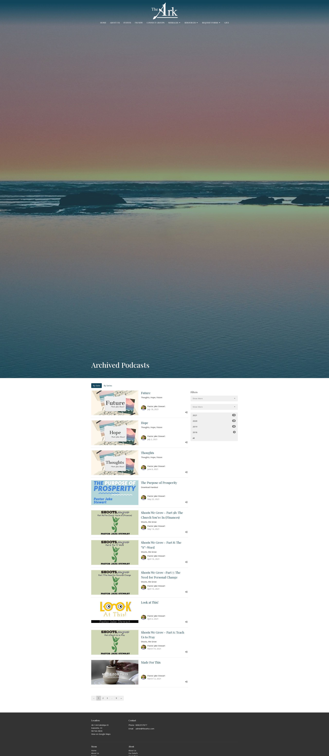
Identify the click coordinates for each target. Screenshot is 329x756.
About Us (115, 22)
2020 (214, 421)
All (194, 438)
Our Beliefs (133, 753)
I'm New (139, 22)
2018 (214, 432)
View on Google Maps (101, 734)
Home (103, 22)
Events (127, 22)
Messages (173, 22)
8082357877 (141, 725)
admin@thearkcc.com (145, 728)
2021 (214, 415)
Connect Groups (155, 22)
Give (226, 22)
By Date (96, 385)
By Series (108, 385)
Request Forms (210, 22)
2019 (214, 426)
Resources (190, 22)
